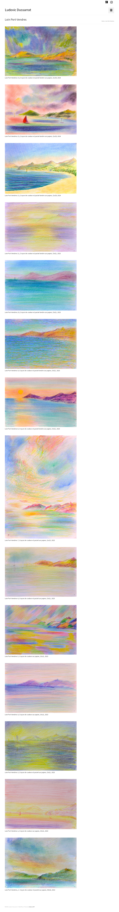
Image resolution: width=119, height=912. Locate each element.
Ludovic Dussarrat (18, 10)
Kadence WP (32, 907)
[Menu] (111, 10)
